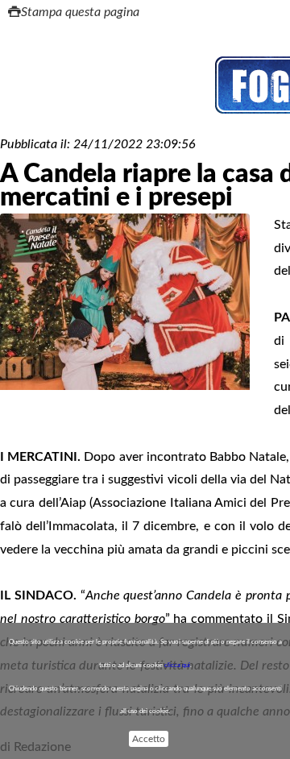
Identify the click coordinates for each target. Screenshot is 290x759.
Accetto (148, 739)
